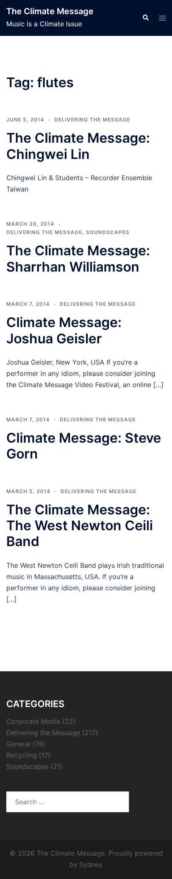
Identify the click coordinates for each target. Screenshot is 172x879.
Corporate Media (33, 721)
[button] (145, 18)
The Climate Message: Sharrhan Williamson (78, 258)
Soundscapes (107, 232)
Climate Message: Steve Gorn (83, 446)
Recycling (21, 755)
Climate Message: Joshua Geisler (63, 330)
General (18, 744)
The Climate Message (50, 11)
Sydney (91, 864)
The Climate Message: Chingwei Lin (78, 146)
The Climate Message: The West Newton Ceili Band (79, 525)
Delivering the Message (92, 119)
